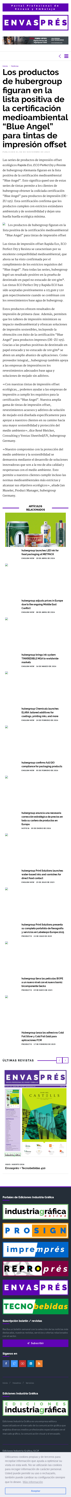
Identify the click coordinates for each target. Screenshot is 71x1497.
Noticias (14, 66)
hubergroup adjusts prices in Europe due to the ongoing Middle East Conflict (42, 604)
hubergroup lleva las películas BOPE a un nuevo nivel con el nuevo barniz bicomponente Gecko (42, 982)
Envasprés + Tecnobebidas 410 (25, 1168)
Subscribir (37, 1343)
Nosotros (17, 1383)
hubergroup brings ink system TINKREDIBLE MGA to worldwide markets (40, 658)
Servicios (30, 1383)
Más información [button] (33, 1482)
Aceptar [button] (35, 1490)
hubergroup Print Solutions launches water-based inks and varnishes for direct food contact (42, 874)
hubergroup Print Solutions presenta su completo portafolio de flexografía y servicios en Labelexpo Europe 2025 (43, 928)
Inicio (5, 66)
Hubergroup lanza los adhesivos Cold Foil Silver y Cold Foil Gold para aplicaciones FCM (43, 1036)
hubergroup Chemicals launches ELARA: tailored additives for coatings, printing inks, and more (40, 712)
